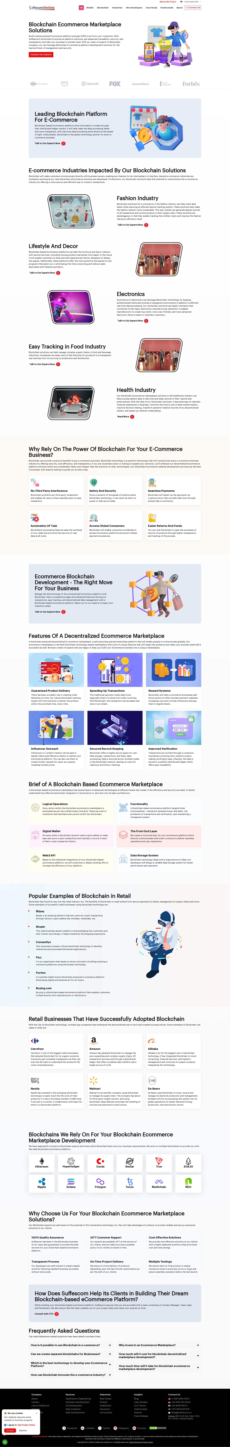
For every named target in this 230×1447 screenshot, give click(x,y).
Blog (136, 1399)
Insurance (105, 1409)
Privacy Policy (148, 1442)
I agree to (21, 1425)
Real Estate (105, 1399)
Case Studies (140, 1402)
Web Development (75, 1413)
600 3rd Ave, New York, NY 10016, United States (184, 1417)
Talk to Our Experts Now (47, 143)
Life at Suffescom (40, 1406)
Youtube (141, 1428)
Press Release (141, 1416)
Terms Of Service (135, 1442)
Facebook (72, 1428)
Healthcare (105, 1406)
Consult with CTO (44, 1314)
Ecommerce (106, 1413)
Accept (10, 1431)
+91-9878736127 (179, 1406)
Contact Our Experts (41, 55)
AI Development (74, 1406)
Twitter (106, 1428)
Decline (23, 1431)
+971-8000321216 (180, 1409)
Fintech (103, 1402)
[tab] (71, 1345)
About (34, 1399)
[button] (71, 1345)
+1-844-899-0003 (180, 1399)
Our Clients (140, 1406)
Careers (35, 1402)
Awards (138, 1413)
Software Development (77, 1402)
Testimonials (166, 8)
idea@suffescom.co (181, 1413)
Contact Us (194, 8)
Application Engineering (78, 1399)
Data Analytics (73, 1409)
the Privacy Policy (26, 1425)
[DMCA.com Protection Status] (159, 1428)
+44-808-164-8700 (181, 1402)
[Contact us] (4, 1442)
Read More (123, 417)
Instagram (123, 1428)
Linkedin (90, 1428)
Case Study (151, 8)
